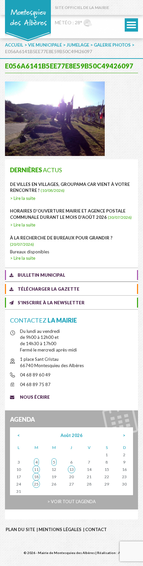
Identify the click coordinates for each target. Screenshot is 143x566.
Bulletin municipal (41, 275)
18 (36, 476)
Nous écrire (35, 397)
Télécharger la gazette (48, 289)
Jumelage (78, 45)
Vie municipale (45, 45)
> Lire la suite (22, 198)
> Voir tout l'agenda (71, 501)
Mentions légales (60, 529)
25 (36, 484)
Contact (96, 529)
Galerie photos (112, 45)
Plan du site (20, 529)
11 (36, 469)
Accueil (14, 45)
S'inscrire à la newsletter (51, 302)
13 (71, 469)
